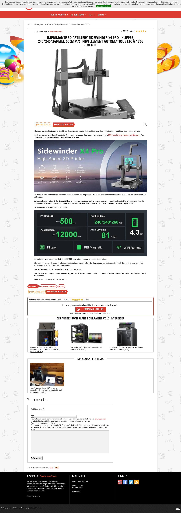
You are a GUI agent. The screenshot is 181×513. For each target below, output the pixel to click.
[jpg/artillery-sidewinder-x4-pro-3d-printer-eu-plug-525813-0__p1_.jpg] (90, 166)
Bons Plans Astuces (80, 481)
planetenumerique (56, 31)
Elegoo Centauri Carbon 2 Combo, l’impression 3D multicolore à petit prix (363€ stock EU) (44, 349)
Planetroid (76, 492)
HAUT (178, 508)
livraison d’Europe (124, 135)
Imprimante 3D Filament (48, 286)
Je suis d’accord (103, 6)
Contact (29, 496)
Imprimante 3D (33, 286)
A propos (36, 496)
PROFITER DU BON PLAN (63, 124)
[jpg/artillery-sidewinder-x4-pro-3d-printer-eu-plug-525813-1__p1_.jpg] (90, 233)
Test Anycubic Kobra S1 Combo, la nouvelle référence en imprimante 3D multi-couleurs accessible (46, 390)
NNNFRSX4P (44, 125)
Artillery (61, 286)
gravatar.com (100, 419)
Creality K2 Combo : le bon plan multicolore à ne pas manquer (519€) (126, 348)
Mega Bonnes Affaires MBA (77, 486)
